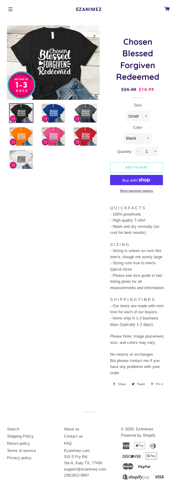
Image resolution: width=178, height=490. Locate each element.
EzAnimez (89, 9)
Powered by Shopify (138, 435)
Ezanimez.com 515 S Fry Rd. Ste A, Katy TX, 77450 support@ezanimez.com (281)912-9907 (85, 462)
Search (13, 429)
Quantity (124, 151)
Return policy (18, 443)
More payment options (136, 191)
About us (71, 429)
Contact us (73, 436)
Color (137, 127)
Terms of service (21, 450)
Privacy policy (19, 458)
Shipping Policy (20, 436)
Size (138, 105)
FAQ (68, 443)
